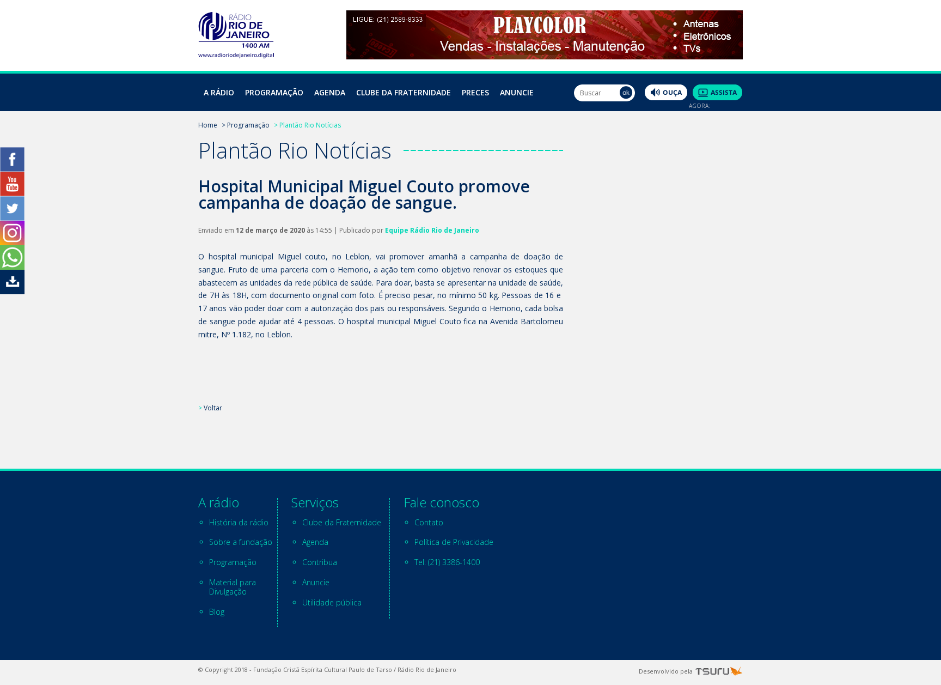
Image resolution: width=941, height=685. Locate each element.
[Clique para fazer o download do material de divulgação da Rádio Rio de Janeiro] (12, 291)
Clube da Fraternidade (403, 92)
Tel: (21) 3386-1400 (447, 562)
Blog (216, 612)
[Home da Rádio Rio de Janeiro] (236, 55)
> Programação (246, 125)
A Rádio (219, 92)
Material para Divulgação (232, 587)
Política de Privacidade (453, 542)
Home (207, 125)
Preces (475, 92)
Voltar (213, 408)
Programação (274, 92)
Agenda (329, 92)
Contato (428, 522)
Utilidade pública (332, 602)
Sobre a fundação (240, 542)
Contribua (319, 562)
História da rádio (238, 522)
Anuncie (517, 92)
